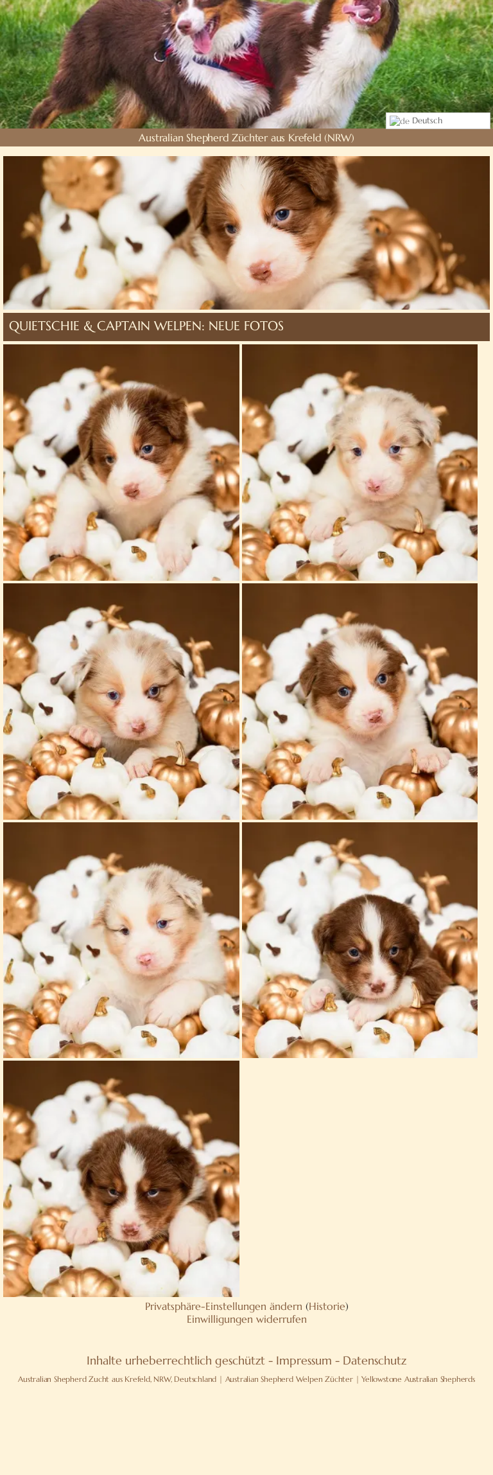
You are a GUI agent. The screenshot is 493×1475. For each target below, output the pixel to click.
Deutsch (426, 120)
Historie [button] (327, 1306)
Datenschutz (374, 1360)
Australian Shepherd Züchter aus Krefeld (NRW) (246, 137)
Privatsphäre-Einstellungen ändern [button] (223, 1306)
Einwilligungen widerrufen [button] (247, 1318)
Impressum (304, 1360)
